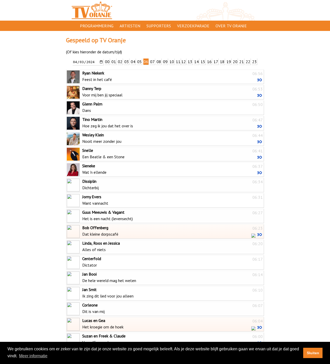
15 (203, 61)
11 (178, 61)
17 (215, 61)
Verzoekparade (193, 25)
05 (139, 61)
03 (126, 61)
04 (133, 61)
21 (241, 61)
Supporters (158, 25)
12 (183, 61)
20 (235, 61)
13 (190, 61)
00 (107, 61)
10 (171, 61)
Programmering (96, 25)
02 (120, 61)
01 (113, 61)
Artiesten (130, 25)
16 (209, 61)
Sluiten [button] (313, 353)
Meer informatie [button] (33, 356)
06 (146, 61)
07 (152, 61)
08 (158, 61)
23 (254, 61)
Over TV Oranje (231, 25)
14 (196, 61)
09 (165, 61)
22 (248, 61)
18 (222, 61)
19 (228, 61)
